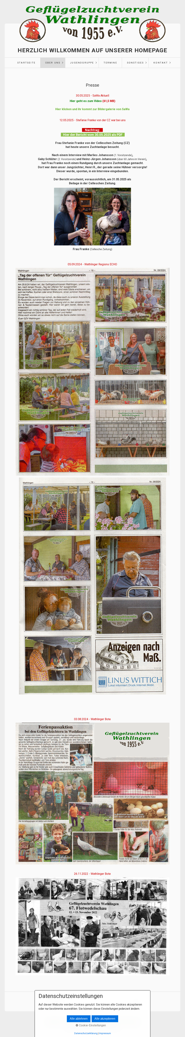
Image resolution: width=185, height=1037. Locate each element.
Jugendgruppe (82, 62)
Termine (110, 62)
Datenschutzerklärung (86, 1033)
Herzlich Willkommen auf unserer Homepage (92, 50)
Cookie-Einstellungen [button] (92, 1025)
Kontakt (161, 62)
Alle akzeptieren (104, 1018)
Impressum (105, 1033)
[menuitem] (26, 63)
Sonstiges (135, 62)
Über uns (53, 62)
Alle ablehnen (79, 1018)
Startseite (26, 62)
